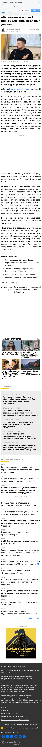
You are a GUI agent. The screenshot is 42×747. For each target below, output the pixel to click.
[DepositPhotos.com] (11, 743)
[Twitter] (7, 736)
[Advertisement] (21, 153)
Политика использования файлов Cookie (15, 720)
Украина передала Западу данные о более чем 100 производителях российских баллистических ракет (20, 551)
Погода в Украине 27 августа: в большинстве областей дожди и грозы (18, 503)
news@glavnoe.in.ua (12, 724)
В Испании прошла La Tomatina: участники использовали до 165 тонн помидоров (20, 561)
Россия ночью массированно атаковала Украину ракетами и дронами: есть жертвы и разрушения (20, 468)
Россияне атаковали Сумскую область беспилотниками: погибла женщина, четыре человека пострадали (19, 489)
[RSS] (24, 736)
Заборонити (25, 10)
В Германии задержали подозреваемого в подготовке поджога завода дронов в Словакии (20, 522)
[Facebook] (3, 736)
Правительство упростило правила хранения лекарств (17, 532)
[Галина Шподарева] (3, 31)
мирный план (11, 282)
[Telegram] (11, 736)
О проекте (4, 707)
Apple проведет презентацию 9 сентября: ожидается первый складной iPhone (19, 512)
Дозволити (35, 10)
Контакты (4, 710)
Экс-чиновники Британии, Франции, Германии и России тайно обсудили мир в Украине (22, 262)
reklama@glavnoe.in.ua (13, 728)
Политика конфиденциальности (12, 716)
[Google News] (20, 736)
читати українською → (33, 29)
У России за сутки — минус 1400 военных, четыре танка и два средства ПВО (20, 478)
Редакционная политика (9, 713)
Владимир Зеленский (19, 89)
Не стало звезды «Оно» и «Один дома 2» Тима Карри (19, 602)
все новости (34, 619)
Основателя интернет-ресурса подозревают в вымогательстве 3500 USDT (20, 611)
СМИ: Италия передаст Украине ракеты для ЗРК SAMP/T (19, 541)
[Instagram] (15, 736)
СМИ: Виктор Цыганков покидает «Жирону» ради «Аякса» (16, 570)
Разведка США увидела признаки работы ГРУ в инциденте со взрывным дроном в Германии (20, 592)
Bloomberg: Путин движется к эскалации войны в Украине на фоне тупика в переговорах (19, 580)
